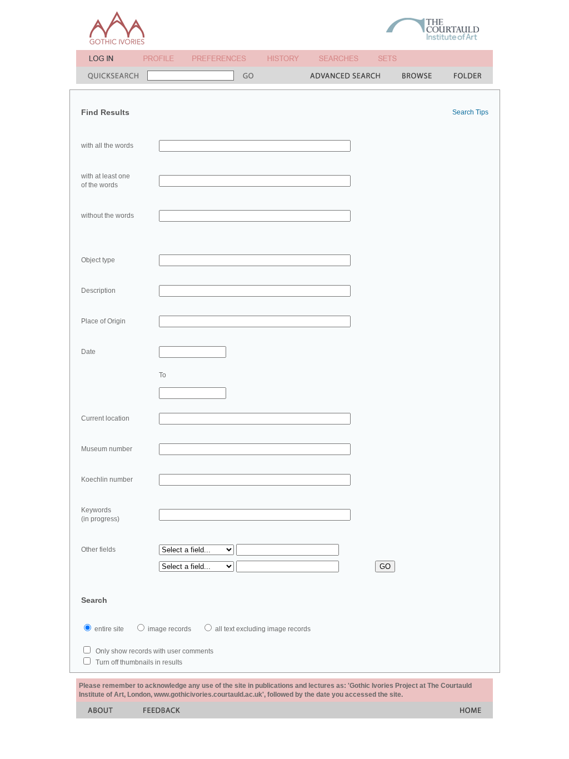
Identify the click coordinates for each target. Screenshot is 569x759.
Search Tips (470, 112)
